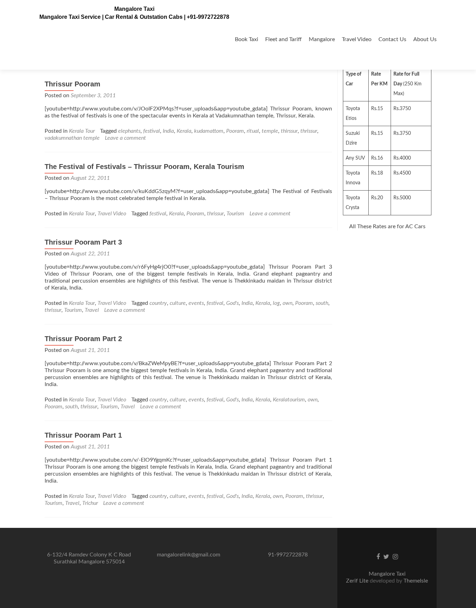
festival (151, 131)
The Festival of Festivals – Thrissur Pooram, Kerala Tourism (144, 166)
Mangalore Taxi (134, 9)
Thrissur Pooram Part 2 (83, 339)
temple (270, 131)
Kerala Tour (82, 131)
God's (232, 303)
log (276, 303)
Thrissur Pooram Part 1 (83, 435)
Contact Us (392, 39)
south (322, 303)
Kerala (184, 131)
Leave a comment (125, 138)
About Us (425, 39)
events (196, 303)
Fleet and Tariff (283, 39)
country (158, 303)
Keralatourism (289, 399)
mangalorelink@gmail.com (188, 554)
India (168, 131)
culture (178, 303)
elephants (129, 131)
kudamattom (208, 131)
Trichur (90, 503)
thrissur (308, 131)
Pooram (235, 131)
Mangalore (322, 39)
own (287, 303)
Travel (92, 310)
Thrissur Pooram (72, 84)
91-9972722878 (288, 554)
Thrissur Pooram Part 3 (83, 242)
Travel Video (356, 39)
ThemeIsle (416, 581)
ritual (253, 131)
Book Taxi (246, 39)
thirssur (289, 131)
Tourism (235, 213)
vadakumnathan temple (72, 138)
